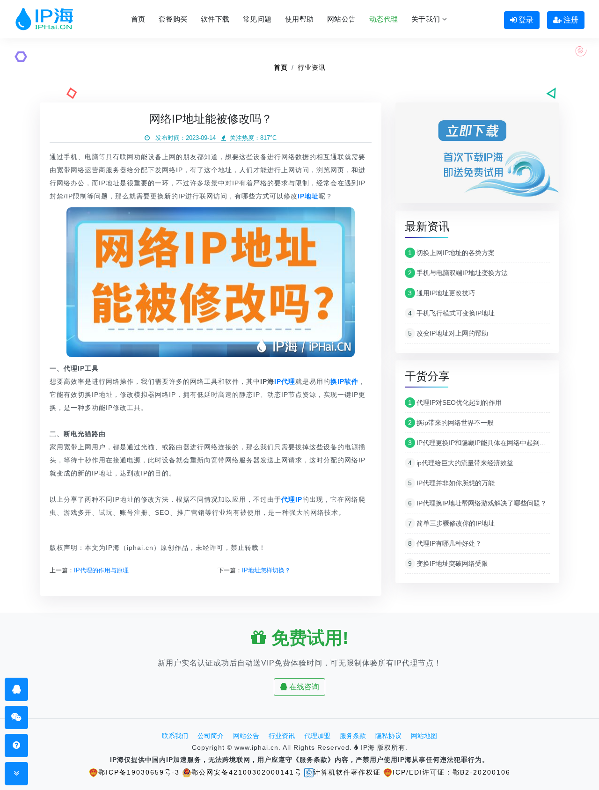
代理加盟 (317, 735)
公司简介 (210, 735)
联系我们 (175, 735)
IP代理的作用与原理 (101, 570)
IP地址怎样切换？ (266, 570)
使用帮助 (299, 19)
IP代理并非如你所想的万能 (451, 483)
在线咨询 (303, 687)
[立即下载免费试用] (477, 156)
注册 (570, 20)
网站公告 (341, 19)
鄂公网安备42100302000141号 (246, 772)
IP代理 (284, 381)
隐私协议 (388, 735)
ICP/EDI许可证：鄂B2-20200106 (452, 772)
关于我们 (427, 19)
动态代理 (383, 19)
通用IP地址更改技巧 (441, 293)
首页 (138, 19)
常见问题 (257, 19)
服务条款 (353, 735)
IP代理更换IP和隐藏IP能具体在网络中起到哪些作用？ (490, 442)
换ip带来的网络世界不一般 (451, 422)
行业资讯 (312, 67)
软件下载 (215, 19)
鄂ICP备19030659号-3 (139, 772)
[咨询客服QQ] (16, 689)
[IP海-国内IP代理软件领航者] (44, 19)
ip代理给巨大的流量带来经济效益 (460, 463)
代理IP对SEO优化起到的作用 (455, 402)
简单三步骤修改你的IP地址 (451, 523)
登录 (525, 20)
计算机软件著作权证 (347, 772)
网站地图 (424, 735)
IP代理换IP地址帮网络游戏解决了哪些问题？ (477, 503)
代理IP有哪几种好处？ (445, 543)
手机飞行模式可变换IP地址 (451, 313)
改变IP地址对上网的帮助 (448, 333)
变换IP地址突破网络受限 (448, 563)
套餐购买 (173, 19)
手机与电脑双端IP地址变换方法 (458, 273)
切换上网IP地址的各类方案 (451, 252)
